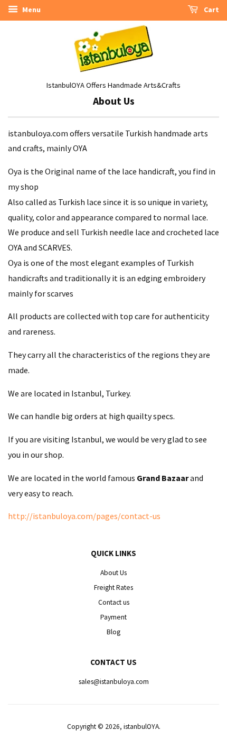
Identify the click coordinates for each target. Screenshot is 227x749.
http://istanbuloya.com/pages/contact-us (84, 516)
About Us (113, 572)
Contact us (113, 602)
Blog (113, 631)
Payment (113, 617)
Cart (210, 9)
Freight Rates (113, 587)
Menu (31, 9)
